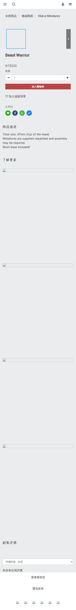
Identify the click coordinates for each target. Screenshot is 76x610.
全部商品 (11, 16)
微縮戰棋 (27, 16)
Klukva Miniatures (49, 16)
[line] (8, 113)
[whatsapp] (22, 113)
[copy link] (29, 113)
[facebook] (15, 113)
